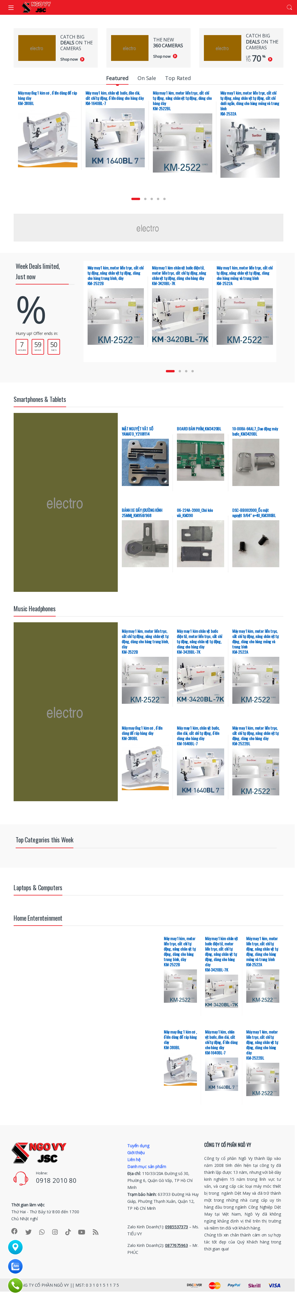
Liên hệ (134, 1159)
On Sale (146, 78)
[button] (135, 199)
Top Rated (178, 78)
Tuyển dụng (138, 1145)
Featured (117, 78)
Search (289, 7)
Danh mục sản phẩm (146, 1166)
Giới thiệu (136, 1152)
